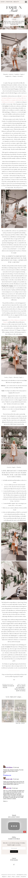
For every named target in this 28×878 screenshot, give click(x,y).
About (9, 876)
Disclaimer (23, 876)
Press (13, 876)
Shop (3, 1)
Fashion (9, 1)
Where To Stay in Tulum (8, 686)
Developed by (22, 874)
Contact (18, 876)
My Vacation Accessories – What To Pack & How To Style (20, 688)
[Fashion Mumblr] (14, 7)
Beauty (16, 1)
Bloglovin (4, 876)
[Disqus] (14, 741)
